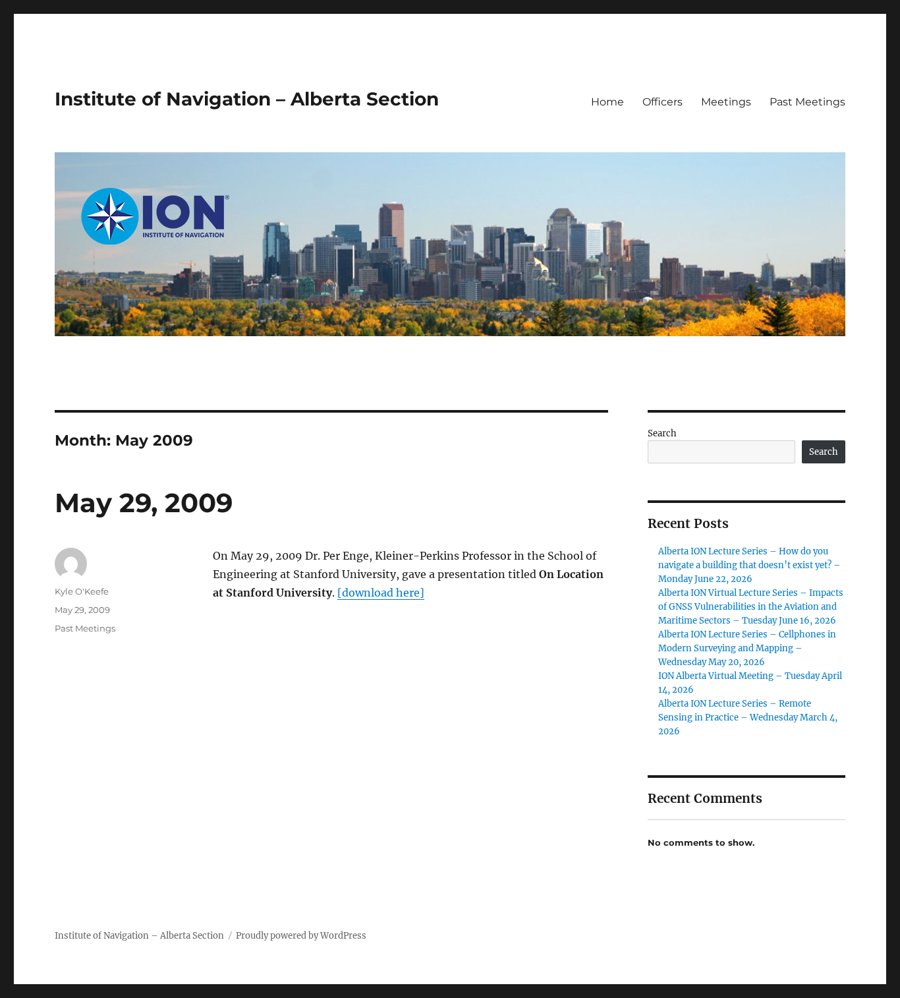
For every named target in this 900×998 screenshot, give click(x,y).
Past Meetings (807, 102)
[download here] (380, 592)
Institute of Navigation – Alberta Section (247, 99)
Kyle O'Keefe (82, 591)
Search (662, 433)
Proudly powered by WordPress (301, 935)
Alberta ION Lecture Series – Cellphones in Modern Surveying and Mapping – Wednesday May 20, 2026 (747, 648)
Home (607, 102)
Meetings (726, 102)
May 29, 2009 (144, 502)
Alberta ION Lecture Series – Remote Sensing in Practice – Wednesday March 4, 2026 (747, 717)
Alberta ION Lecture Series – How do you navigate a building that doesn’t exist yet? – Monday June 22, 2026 (749, 565)
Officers (662, 102)
